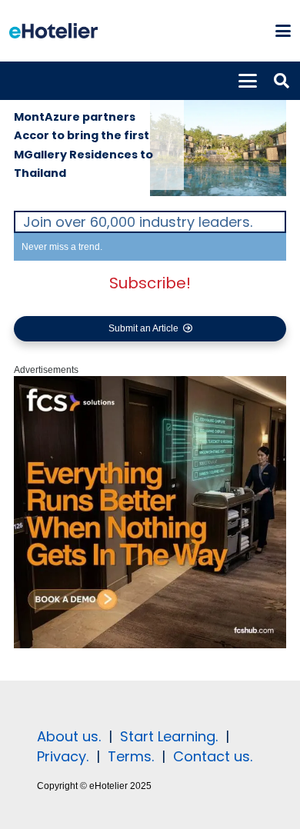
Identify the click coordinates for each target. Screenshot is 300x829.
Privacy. (62, 756)
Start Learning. (167, 736)
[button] (283, 30)
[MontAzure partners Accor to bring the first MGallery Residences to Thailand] (218, 135)
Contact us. (212, 756)
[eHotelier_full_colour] (53, 30)
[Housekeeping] (150, 645)
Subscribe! (150, 283)
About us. (69, 736)
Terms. (131, 756)
